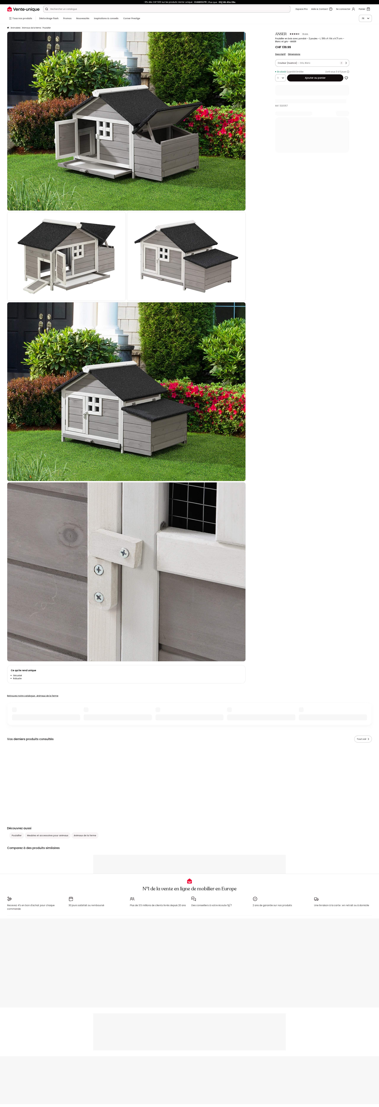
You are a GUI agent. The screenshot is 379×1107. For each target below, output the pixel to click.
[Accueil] (8, 28)
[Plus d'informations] (348, 72)
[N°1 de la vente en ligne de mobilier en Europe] (23, 9)
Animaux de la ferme (31, 28)
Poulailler (47, 28)
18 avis (305, 34)
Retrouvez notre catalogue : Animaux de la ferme (32, 695)
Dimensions (294, 54)
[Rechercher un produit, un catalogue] (46, 9)
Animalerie (15, 28)
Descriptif (280, 54)
